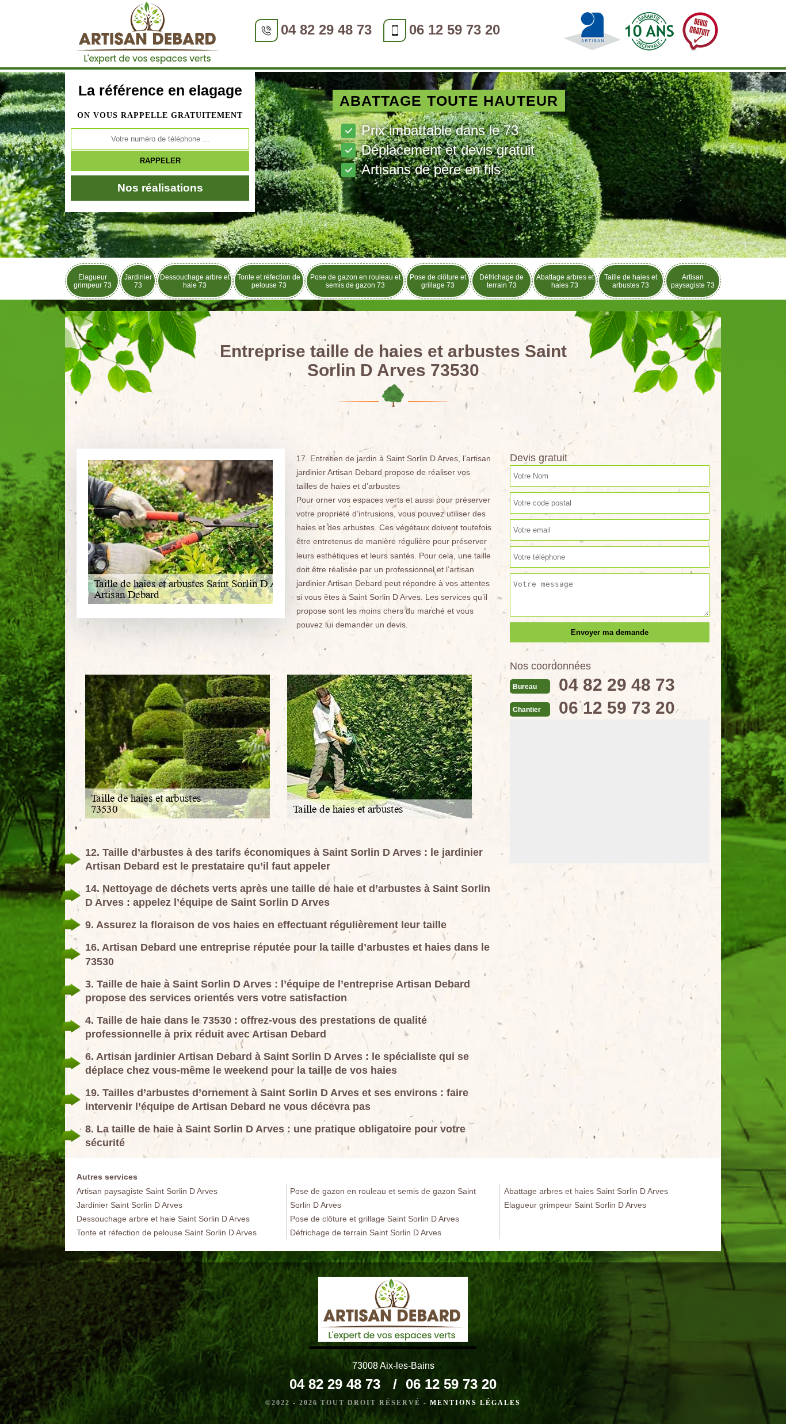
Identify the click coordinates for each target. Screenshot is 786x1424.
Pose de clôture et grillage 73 (438, 281)
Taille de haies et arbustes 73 (630, 281)
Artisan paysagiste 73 (693, 281)
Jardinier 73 (138, 281)
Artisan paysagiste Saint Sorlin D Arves (147, 1191)
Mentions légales (475, 1403)
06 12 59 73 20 (454, 29)
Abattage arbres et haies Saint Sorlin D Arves (586, 1191)
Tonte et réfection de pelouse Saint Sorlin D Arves (167, 1232)
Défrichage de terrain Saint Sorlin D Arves (365, 1232)
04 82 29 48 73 (326, 29)
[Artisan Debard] (148, 35)
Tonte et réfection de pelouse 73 (268, 281)
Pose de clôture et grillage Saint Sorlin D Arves (374, 1218)
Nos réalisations (160, 188)
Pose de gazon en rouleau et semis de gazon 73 (355, 281)
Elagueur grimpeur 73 (93, 281)
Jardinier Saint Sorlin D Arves (129, 1204)
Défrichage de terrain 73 (501, 281)
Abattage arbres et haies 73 (565, 281)
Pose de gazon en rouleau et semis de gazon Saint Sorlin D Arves (383, 1197)
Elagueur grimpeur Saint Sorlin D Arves (575, 1204)
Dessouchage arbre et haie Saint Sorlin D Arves (163, 1218)
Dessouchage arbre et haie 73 (195, 281)
